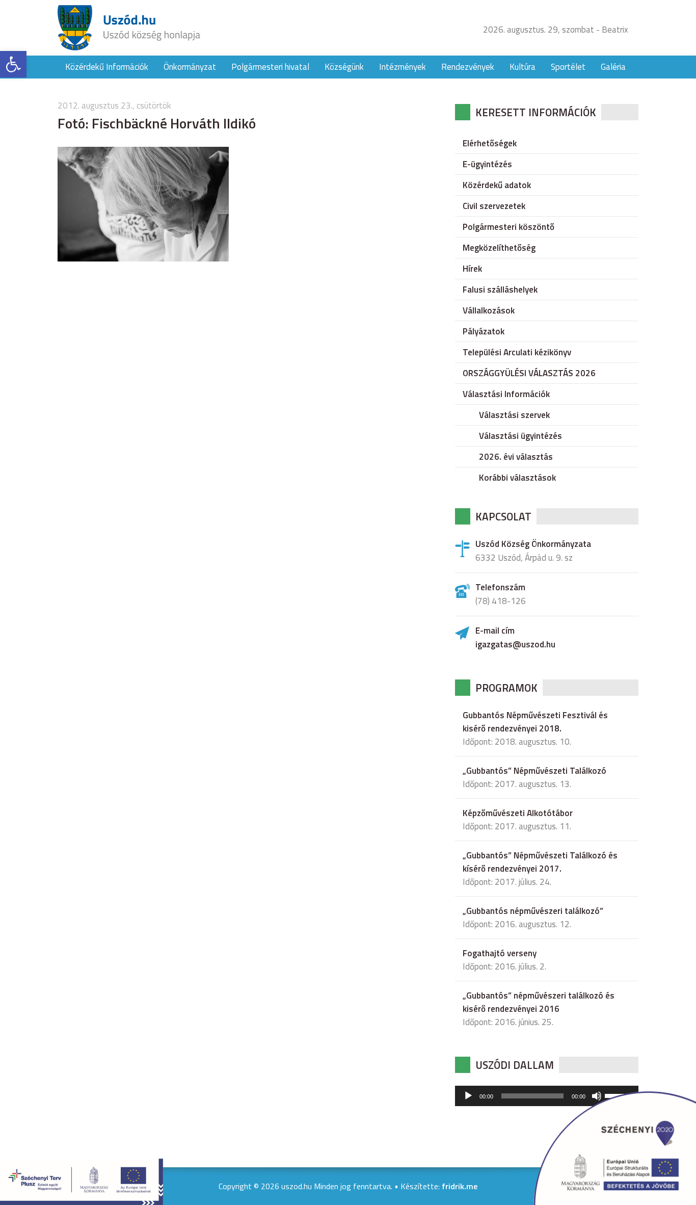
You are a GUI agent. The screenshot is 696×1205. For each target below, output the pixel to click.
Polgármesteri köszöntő (508, 226)
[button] (13, 64)
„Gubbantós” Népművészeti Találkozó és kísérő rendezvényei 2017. (540, 862)
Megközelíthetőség (499, 247)
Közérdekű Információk (106, 66)
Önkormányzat (190, 66)
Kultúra (523, 66)
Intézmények (402, 66)
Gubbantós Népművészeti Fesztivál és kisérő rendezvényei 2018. (535, 722)
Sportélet (568, 66)
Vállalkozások (489, 310)
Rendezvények (467, 66)
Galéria (613, 66)
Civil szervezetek (494, 206)
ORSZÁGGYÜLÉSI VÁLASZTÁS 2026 (529, 373)
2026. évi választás (516, 456)
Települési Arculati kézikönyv (517, 352)
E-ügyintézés (487, 164)
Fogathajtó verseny (500, 953)
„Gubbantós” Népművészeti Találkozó (534, 770)
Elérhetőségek (490, 143)
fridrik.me (459, 1186)
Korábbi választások (517, 477)
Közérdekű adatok (497, 185)
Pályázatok (483, 331)
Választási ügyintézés (520, 435)
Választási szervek (514, 415)
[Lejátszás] (468, 1096)
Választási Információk (506, 394)
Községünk (344, 66)
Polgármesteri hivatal (270, 66)
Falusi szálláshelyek (500, 289)
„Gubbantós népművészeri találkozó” (533, 911)
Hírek (472, 268)
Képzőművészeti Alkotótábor (518, 813)
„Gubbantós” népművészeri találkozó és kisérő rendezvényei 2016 (538, 1002)
